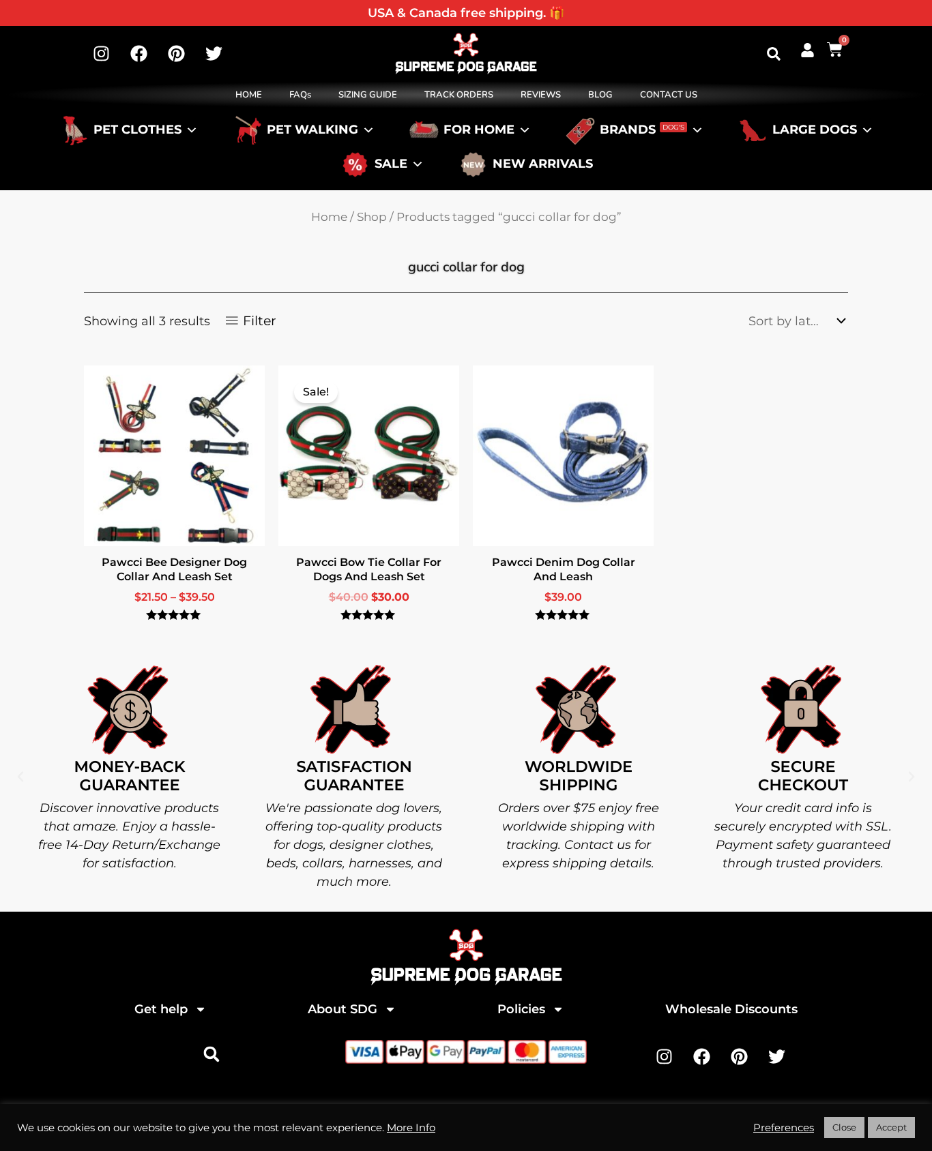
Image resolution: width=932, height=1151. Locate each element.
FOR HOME (478, 130)
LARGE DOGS (814, 130)
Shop (372, 217)
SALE (391, 164)
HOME (248, 95)
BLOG (600, 95)
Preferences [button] (783, 1128)
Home (329, 217)
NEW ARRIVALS (543, 164)
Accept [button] (891, 1127)
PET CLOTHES (137, 130)
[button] (773, 54)
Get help (161, 1009)
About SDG (342, 1009)
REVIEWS (541, 95)
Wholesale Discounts (731, 1009)
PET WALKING (312, 130)
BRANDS (642, 130)
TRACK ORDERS (458, 95)
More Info (411, 1128)
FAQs (300, 95)
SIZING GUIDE (367, 95)
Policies (521, 1009)
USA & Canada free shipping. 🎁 (466, 12)
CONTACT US (668, 95)
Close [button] (844, 1127)
